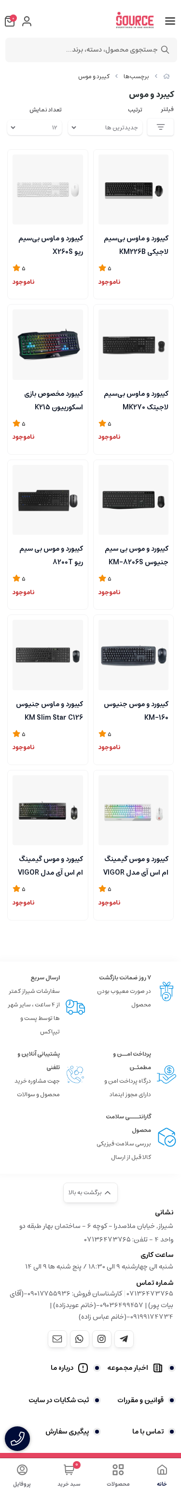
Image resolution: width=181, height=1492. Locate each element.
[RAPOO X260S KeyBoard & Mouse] (48, 189)
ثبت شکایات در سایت (58, 1400)
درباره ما (62, 1368)
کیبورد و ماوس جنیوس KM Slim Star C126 (49, 710)
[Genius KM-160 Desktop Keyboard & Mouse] (133, 655)
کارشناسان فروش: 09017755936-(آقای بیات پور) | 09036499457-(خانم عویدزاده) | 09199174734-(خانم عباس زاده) (91, 1305)
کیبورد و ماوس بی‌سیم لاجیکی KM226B (136, 244)
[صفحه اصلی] (166, 76)
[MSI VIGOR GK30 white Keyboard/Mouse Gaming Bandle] (133, 810)
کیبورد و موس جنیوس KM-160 (136, 710)
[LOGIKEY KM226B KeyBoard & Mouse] (133, 189)
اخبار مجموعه (127, 1368)
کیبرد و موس (94, 76)
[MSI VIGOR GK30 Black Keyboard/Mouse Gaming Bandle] (48, 810)
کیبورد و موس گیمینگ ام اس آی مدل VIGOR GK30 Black (50, 865)
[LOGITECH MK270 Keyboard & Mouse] (133, 344)
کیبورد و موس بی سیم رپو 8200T (51, 554)
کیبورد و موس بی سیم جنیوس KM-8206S (136, 554)
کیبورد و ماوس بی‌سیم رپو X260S (50, 244)
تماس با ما (148, 1431)
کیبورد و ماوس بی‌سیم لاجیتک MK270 (136, 399)
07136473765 (150, 1293)
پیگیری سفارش (67, 1431)
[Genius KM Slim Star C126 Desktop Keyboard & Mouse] (48, 655)
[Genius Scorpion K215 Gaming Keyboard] (48, 344)
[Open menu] (170, 21)
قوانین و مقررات (140, 1400)
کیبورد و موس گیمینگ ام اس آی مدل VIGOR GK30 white (135, 865)
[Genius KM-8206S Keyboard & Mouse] (133, 500)
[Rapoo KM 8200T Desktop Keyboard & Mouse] (48, 500)
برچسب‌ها (136, 76)
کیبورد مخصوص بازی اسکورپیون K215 (53, 399)
